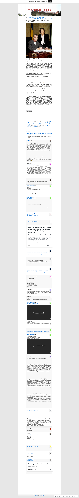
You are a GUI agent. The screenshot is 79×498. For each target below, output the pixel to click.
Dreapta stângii (33, 122)
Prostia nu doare (42, 123)
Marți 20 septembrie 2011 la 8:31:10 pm (32, 198)
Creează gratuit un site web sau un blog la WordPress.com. (39, 494)
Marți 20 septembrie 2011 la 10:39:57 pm (32, 221)
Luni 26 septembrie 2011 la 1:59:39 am (32, 460)
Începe (50, 1)
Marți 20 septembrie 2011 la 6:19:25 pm (32, 141)
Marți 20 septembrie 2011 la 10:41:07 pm (32, 250)
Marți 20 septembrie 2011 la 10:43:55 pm (32, 258)
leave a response (30, 126)
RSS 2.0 (48, 125)
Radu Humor (29, 409)
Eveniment (37, 122)
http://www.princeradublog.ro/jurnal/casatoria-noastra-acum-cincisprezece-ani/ (38, 331)
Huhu (28, 445)
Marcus (28, 356)
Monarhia (28, 123)
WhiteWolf (28, 140)
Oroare (34, 123)
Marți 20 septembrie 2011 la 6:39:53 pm (32, 164)
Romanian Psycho (40, 124)
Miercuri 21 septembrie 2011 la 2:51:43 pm (32, 410)
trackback (35, 126)
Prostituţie (47, 123)
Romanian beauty (35, 124)
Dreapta (29, 122)
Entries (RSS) (36, 495)
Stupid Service (29, 125)
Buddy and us (29, 452)
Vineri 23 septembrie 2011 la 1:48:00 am (32, 446)
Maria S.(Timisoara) (30, 185)
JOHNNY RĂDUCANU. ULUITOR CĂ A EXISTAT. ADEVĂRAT (36, 17)
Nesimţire (31, 123)
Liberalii (45, 122)
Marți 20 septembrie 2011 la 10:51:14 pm (32, 268)
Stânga (50, 124)
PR (39, 123)
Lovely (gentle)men (48, 122)
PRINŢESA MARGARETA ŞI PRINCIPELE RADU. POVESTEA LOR (41, 18)
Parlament (37, 123)
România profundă (46, 124)
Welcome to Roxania (39, 10)
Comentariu (47, 490)
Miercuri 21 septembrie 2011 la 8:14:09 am (32, 303)
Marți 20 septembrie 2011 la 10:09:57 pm (32, 215)
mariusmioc (29, 220)
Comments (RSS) (42, 495)
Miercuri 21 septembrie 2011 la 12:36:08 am (33, 276)
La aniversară (41, 122)
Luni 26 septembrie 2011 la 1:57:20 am (32, 453)
